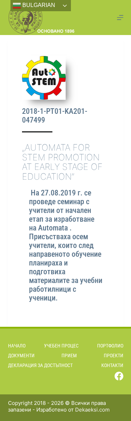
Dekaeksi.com (92, 409)
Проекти (113, 355)
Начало (17, 345)
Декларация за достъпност (40, 365)
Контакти (112, 365)
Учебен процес (61, 345)
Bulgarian (38, 5)
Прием (69, 355)
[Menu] (120, 17)
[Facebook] (119, 376)
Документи (21, 355)
